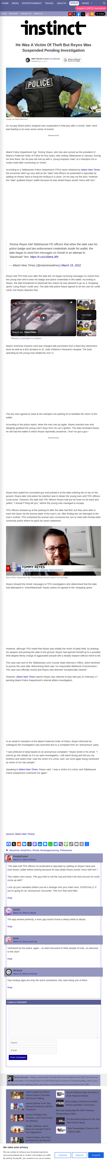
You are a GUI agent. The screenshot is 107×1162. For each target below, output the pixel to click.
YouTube (63, 578)
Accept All (96, 1155)
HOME (5, 3)
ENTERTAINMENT (32, 3)
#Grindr (35, 850)
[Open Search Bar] (104, 3)
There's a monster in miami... (35, 303)
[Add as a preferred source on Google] (72, 60)
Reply (9, 898)
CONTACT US (25, 14)
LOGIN (4, 14)
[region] (53, 1152)
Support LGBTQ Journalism (91, 8)
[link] (14, 303)
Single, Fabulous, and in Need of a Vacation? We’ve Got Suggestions (38, 1129)
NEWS (15, 3)
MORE (85, 3)
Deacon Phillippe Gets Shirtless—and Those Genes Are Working (39, 1118)
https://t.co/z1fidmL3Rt (44, 256)
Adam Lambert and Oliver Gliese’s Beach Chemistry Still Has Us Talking (38, 1095)
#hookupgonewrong (49, 850)
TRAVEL (49, 3)
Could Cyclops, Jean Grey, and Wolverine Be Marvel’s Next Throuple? (38, 1140)
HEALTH (61, 3)
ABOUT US (38, 14)
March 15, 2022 (71, 265)
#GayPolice (25, 850)
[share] (71, 302)
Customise (62, 1155)
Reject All (79, 1155)
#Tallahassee (66, 850)
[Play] (86, 325)
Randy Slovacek (51, 59)
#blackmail (14, 850)
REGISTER (13, 14)
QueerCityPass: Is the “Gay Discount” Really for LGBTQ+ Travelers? (39, 1106)
